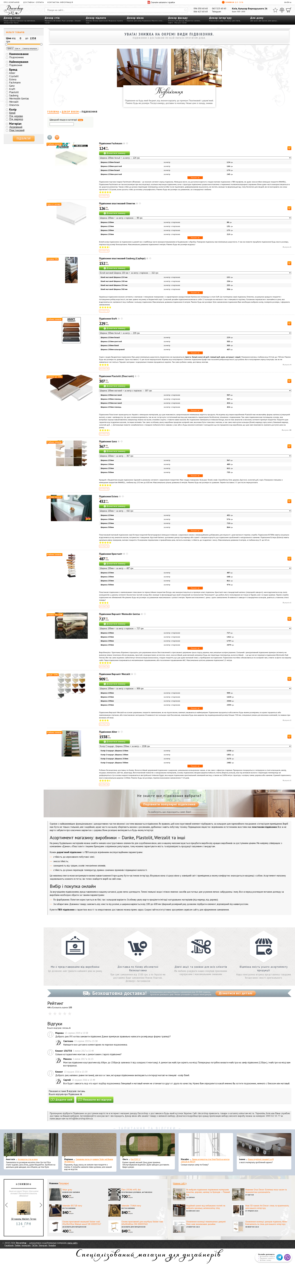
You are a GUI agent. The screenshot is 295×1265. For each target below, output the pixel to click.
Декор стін (52, 18)
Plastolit (14, 92)
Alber (12, 73)
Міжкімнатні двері (216, 21)
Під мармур (16, 119)
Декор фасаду (178, 18)
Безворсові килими (71, 1192)
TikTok (34, 1245)
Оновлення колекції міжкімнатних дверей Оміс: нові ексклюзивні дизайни (206, 1223)
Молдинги (49, 21)
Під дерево (16, 116)
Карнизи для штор (134, 21)
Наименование (19, 54)
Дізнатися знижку (116, 153)
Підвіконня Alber (108, 731)
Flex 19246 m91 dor (131, 1189)
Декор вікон (135, 18)
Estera (12, 79)
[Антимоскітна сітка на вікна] (31, 1145)
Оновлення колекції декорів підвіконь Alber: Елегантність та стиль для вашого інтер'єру (266, 1223)
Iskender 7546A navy (131, 1205)
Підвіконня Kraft (108, 318)
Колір (12, 109)
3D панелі (57, 21)
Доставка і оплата (33, 2)
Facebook (9, 1245)
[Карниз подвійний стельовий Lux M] (264, 1145)
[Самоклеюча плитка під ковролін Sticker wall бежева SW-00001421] (89, 1145)
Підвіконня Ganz (108, 441)
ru (290, 2)
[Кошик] (288, 10)
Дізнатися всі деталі (235, 993)
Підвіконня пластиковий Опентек (117, 203)
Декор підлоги (96, 18)
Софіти (170, 23)
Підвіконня (146, 21)
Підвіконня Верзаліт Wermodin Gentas (119, 614)
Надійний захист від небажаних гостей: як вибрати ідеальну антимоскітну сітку (205, 1207)
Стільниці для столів (232, 21)
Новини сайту (180, 1183)
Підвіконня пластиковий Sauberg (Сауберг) (122, 258)
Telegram (216, 11)
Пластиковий (16, 130)
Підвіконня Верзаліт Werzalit (114, 674)
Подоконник (16, 57)
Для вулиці (272, 21)
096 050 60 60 (201, 8)
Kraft (12, 89)
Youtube (52, 1245)
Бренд (13, 69)
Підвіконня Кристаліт (110, 553)
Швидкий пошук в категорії (66, 120)
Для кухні (254, 21)
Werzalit (13, 101)
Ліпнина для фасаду (176, 21)
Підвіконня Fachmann (110, 143)
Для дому (257, 18)
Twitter (17, 1245)
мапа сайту (72, 1242)
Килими (89, 21)
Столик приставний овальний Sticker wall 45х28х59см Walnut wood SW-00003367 (81, 1223)
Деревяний (15, 127)
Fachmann (15, 82)
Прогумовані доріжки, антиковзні (137, 1192)
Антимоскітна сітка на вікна (28, 1159)
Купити (104, 196)
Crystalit (14, 76)
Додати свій (64, 1099)
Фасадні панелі (181, 23)
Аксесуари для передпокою (74, 1227)
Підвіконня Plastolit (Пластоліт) (116, 376)
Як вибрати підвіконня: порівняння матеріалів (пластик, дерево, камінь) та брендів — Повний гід (208, 1192)
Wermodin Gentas (19, 98)
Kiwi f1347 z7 (136, 1159)
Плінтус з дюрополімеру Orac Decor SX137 (23, 1220)
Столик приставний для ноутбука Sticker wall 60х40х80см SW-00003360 (142, 1223)
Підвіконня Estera (108, 496)
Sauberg (13, 95)
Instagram (26, 1245)
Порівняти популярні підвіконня (169, 804)
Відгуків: (287, 247)
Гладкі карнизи (10, 21)
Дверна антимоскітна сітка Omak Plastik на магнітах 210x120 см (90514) (205, 1160)
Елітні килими (69, 1208)
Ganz (12, 85)
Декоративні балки (11, 23)
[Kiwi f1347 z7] (147, 1145)
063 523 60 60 (219, 8)
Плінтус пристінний (100, 21)
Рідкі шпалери (67, 21)
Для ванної (263, 21)
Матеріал (15, 123)
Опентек (14, 105)
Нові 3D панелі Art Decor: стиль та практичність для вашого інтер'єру (267, 1207)
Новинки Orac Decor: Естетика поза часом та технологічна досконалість (266, 1191)
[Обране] (275, 10)
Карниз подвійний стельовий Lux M (261, 1159)
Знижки (234, 2)
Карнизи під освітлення (25, 21)
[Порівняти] (282, 10)
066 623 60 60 (201, 11)
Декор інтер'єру (220, 18)
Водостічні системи (192, 21)
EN (288, 2)
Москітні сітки (156, 21)
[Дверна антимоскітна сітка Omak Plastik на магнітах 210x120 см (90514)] (206, 1145)
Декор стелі (12, 18)
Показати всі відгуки (97, 1099)
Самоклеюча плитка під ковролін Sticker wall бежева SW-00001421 (88, 1160)
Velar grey (67, 1189)
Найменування (18, 62)
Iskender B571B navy (72, 1205)
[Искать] (185, 10)
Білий (12, 113)
